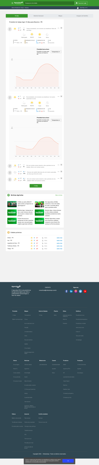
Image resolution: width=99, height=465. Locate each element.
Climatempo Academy (68, 393)
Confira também (43, 414)
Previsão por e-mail (28, 442)
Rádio (53, 372)
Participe (40, 418)
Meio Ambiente (27, 381)
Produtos (65, 360)
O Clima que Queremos (29, 389)
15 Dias (40, 315)
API (64, 372)
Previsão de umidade (81, 323)
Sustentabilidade (28, 397)
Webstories (42, 360)
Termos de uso (27, 438)
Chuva (25, 319)
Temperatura (27, 315)
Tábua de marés (79, 335)
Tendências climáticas (17, 422)
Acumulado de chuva (29, 323)
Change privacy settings (30, 426)
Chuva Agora (27, 348)
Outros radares (16, 372)
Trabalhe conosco (28, 430)
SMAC (64, 364)
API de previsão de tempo (28, 447)
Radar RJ (15, 368)
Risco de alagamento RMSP (29, 353)
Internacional (27, 401)
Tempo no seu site (43, 422)
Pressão (26, 327)
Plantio (56, 311)
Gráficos (78, 311)
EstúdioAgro (80, 372)
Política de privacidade (29, 422)
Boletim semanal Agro (17, 319)
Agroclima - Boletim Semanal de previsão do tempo (30, 407)
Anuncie (26, 414)
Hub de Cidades (43, 311)
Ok (68, 460)
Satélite (26, 344)
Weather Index (66, 389)
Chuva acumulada (17, 381)
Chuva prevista (16, 377)
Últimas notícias (28, 364)
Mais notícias (58, 195)
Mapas (60, 16)
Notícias (26, 360)
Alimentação (27, 372)
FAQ (25, 434)
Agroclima (26, 368)
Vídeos (14, 414)
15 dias (17, 16)
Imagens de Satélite (82, 16)
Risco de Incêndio (28, 340)
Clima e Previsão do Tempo (18, 7)
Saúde (25, 377)
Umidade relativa (28, 331)
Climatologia (79, 340)
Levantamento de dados (68, 377)
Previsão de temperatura (81, 319)
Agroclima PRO (66, 368)
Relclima (65, 319)
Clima (64, 311)
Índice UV (78, 331)
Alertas (26, 393)
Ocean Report (66, 381)
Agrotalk (54, 368)
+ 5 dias (36, 185)
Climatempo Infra (67, 397)
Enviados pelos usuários (30, 385)
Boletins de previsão (16, 418)
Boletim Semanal (38, 16)
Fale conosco (27, 418)
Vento (25, 335)
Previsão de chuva (80, 315)
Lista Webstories (43, 364)
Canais (54, 360)
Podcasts (65, 323)
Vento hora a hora (80, 327)
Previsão (14, 311)
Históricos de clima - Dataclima (67, 316)
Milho (55, 315)
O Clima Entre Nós (81, 364)
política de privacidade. (41, 462)
